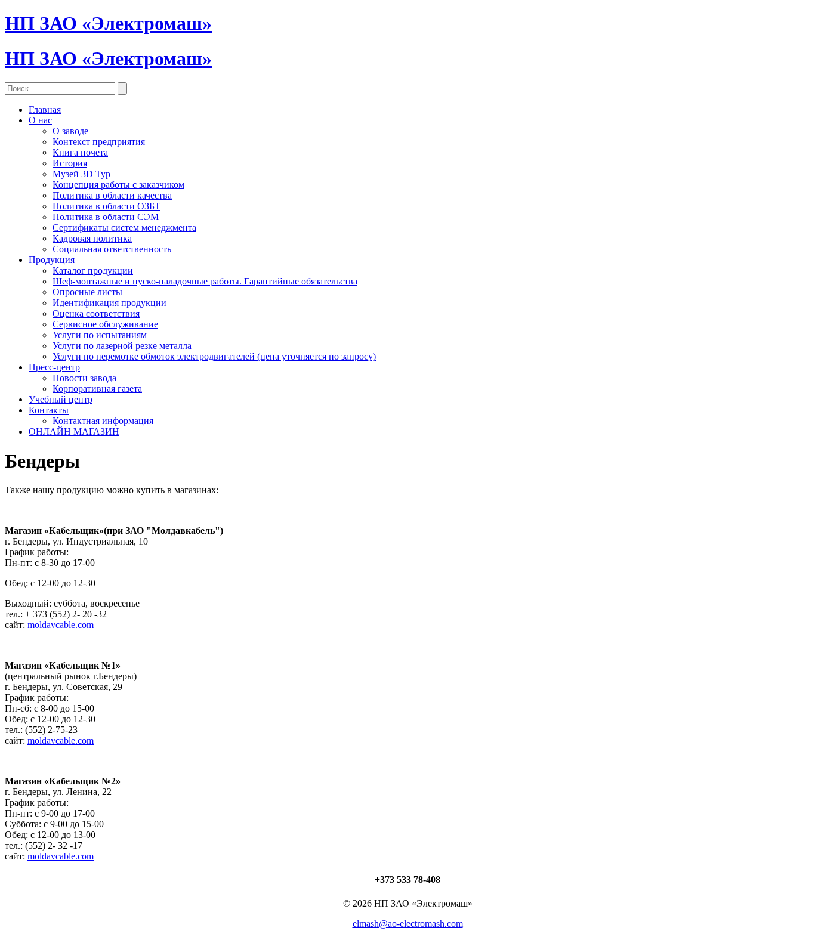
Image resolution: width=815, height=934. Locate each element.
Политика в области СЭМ (106, 217)
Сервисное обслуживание (105, 324)
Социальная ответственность (112, 249)
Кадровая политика (92, 238)
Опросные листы (87, 292)
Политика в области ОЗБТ (106, 206)
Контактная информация (103, 421)
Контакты (49, 410)
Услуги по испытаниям (100, 335)
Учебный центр (60, 399)
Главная (45, 109)
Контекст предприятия (99, 142)
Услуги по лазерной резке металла (122, 346)
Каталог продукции (93, 270)
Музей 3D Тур (81, 174)
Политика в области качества (112, 195)
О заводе (70, 131)
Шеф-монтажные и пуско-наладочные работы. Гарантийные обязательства (205, 281)
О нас (40, 120)
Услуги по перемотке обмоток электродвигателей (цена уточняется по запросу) (214, 356)
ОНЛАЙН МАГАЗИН (74, 431)
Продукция (52, 260)
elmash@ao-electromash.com (408, 923)
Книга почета (80, 152)
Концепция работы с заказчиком (118, 185)
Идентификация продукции (109, 303)
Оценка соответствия (96, 313)
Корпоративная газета (97, 389)
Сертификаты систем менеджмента (124, 227)
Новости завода (84, 378)
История (70, 163)
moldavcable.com (60, 625)
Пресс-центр (54, 367)
